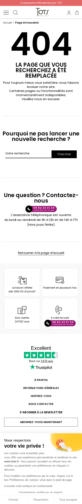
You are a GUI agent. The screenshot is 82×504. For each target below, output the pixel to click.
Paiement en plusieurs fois (60, 287)
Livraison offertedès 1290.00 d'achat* (22, 289)
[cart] (77, 12)
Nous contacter (41, 404)
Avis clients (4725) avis (22, 319)
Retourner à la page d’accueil (41, 253)
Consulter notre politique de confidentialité (28, 486)
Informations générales (41, 388)
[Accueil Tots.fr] (42, 12)
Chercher (64, 154)
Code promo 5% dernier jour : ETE (41, 3)
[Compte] (69, 12)
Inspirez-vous (41, 396)
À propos (41, 380)
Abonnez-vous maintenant (41, 422)
